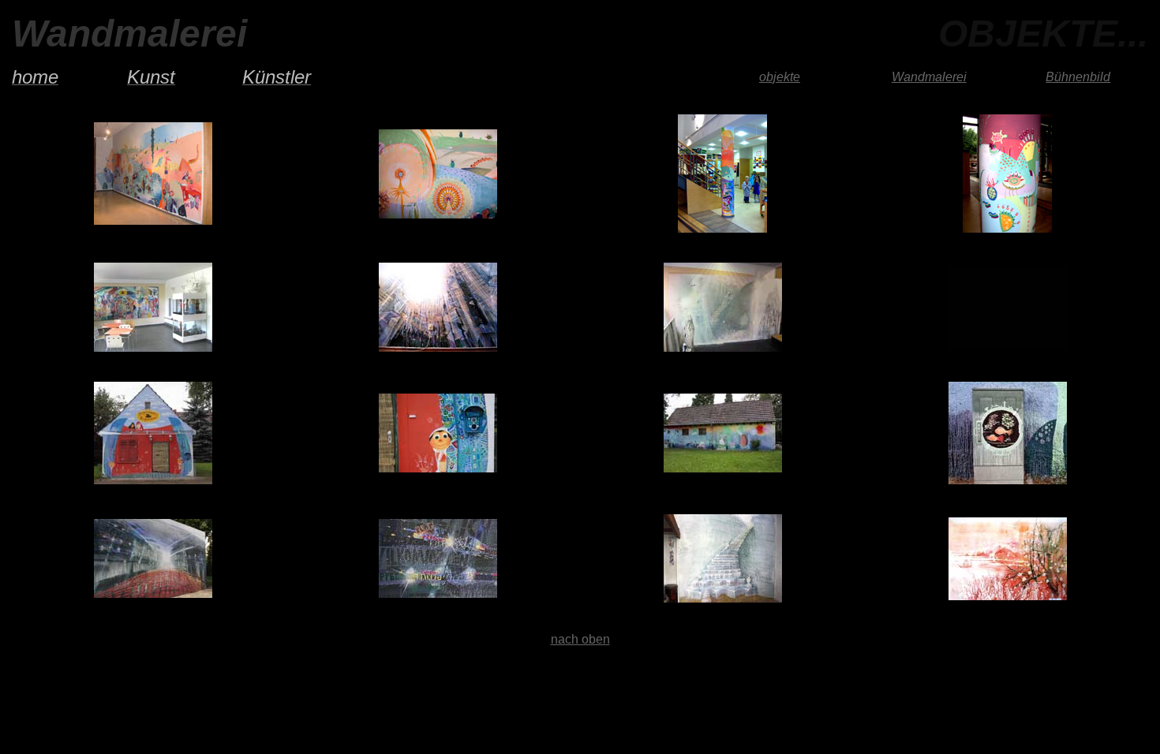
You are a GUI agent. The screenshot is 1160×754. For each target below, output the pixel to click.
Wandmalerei (929, 77)
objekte (779, 77)
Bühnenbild (1078, 77)
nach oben (580, 639)
